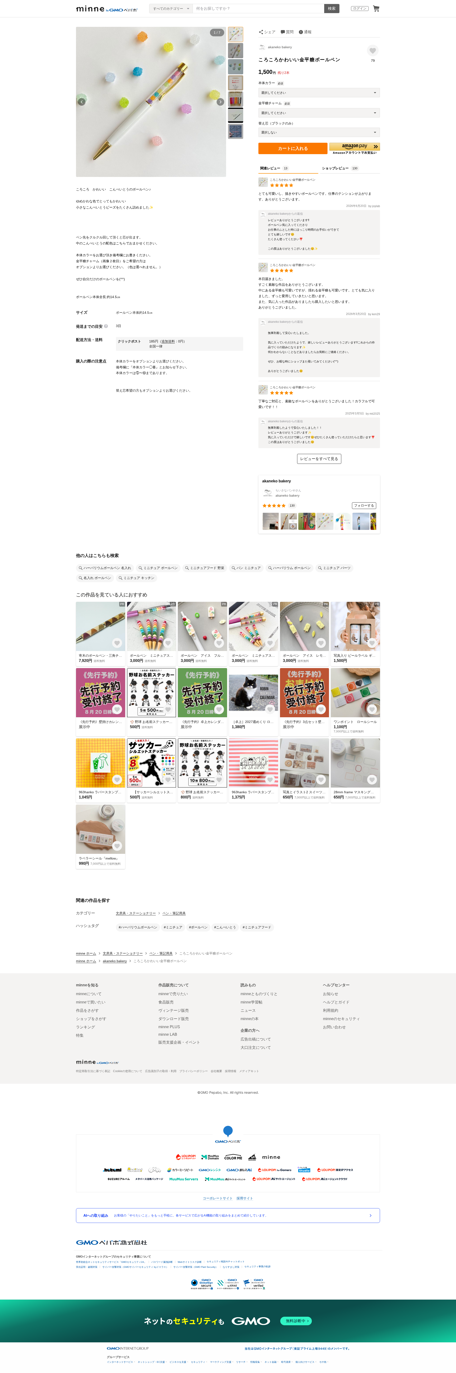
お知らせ (330, 994)
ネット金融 (270, 1362)
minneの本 (250, 1019)
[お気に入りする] (373, 50)
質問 (290, 32)
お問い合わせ (334, 1027)
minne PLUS (169, 1027)
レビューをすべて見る (319, 459)
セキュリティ (198, 1362)
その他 (322, 1362)
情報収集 (255, 1362)
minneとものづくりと (259, 994)
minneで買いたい (90, 1002)
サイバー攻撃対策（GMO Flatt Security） (195, 1267)
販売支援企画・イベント (179, 1042)
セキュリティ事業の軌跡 (257, 1266)
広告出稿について (256, 1039)
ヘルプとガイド (336, 1002)
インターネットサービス (120, 1362)
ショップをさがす (91, 1019)
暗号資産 (286, 1362)
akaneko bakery (280, 47)
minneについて (89, 994)
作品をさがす (87, 1010)
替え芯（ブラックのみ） (276, 123)
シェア (270, 32)
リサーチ (241, 1362)
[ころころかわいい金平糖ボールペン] (286, 186)
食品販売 (166, 1002)
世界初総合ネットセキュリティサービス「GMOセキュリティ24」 (111, 1262)
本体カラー (266, 83)
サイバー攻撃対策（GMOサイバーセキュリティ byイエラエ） (135, 1267)
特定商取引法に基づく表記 (93, 1071)
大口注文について (256, 1047)
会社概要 (216, 1071)
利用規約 (330, 1010)
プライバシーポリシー (193, 1071)
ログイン (359, 8)
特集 (80, 1035)
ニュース (248, 1010)
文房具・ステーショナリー (136, 913)
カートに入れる (293, 148)
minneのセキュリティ (341, 1019)
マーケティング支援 (220, 1362)
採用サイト (245, 1198)
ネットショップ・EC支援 (151, 1362)
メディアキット (249, 1071)
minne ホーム (86, 953)
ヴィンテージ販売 (173, 1010)
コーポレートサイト (218, 1198)
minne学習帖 (251, 1002)
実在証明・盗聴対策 (86, 1267)
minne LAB (167, 1034)
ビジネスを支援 (178, 1362)
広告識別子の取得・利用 (160, 1071)
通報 (308, 32)
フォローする (364, 505)
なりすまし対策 (231, 1267)
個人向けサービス (304, 1362)
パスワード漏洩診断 (162, 1262)
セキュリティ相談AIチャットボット (226, 1261)
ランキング (85, 1027)
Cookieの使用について (127, 1071)
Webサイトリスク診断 (190, 1262)
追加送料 (168, 341)
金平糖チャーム (270, 103)
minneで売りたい (173, 994)
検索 (332, 8)
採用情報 (230, 1071)
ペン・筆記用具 (174, 913)
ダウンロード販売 (173, 1019)
